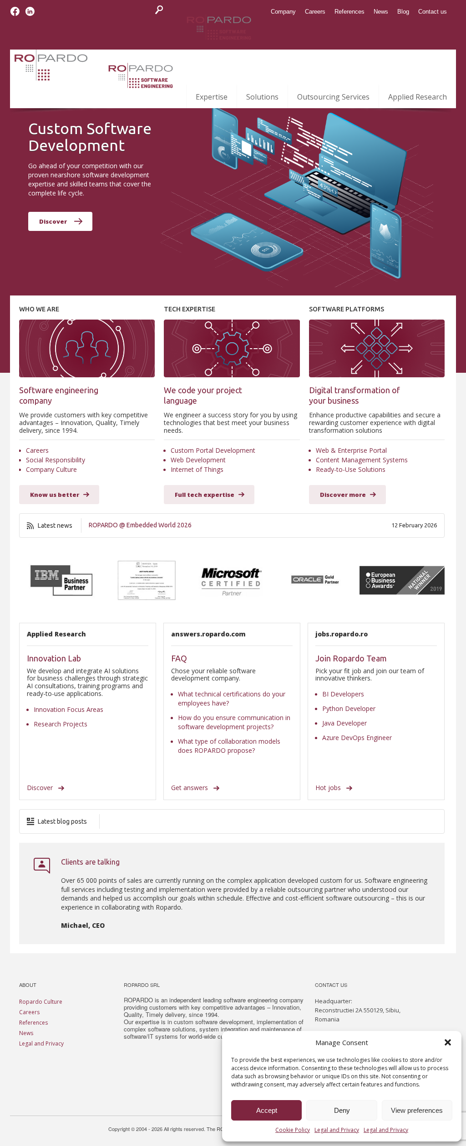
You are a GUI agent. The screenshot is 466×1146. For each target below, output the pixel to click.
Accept (266, 1110)
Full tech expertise (204, 494)
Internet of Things (197, 469)
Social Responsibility (55, 459)
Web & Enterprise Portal (351, 450)
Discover (53, 221)
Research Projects (60, 724)
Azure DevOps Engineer (357, 737)
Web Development (198, 459)
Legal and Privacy (336, 1130)
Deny (342, 1110)
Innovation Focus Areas (68, 709)
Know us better (54, 494)
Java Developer (344, 723)
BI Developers (343, 694)
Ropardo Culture (40, 1002)
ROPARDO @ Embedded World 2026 (140, 525)
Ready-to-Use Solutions (350, 469)
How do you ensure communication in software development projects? (234, 722)
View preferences (417, 1110)
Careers (37, 450)
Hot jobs (329, 787)
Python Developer (348, 708)
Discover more (343, 494)
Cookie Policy (292, 1130)
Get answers (190, 787)
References (33, 1022)
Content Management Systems (362, 459)
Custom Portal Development (213, 450)
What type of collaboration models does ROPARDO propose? (229, 746)
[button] (447, 1042)
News (26, 1033)
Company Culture (51, 469)
